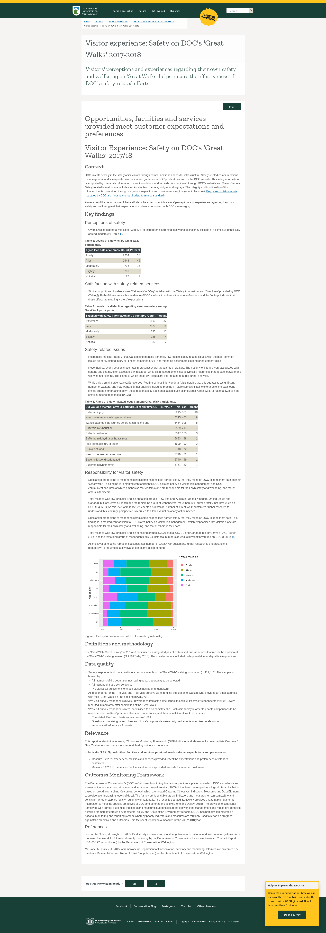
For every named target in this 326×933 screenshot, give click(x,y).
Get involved (158, 10)
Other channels (206, 906)
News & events (144, 921)
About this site (198, 921)
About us (159, 921)
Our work (175, 10)
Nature (142, 10)
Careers (130, 921)
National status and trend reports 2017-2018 (154, 21)
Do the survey (292, 914)
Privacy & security (217, 921)
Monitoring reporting (118, 21)
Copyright (184, 921)
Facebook (121, 906)
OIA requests (235, 921)
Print (231, 106)
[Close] (316, 885)
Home (86, 21)
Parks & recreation (123, 10)
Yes (134, 883)
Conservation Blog (145, 906)
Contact (169, 921)
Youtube (186, 906)
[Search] (251, 10)
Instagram (168, 906)
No (156, 883)
